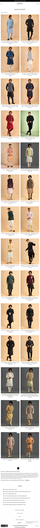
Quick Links (20, 513)
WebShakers (23, 527)
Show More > (27, 480)
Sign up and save (20, 519)
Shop (20, 516)
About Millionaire (19, 510)
